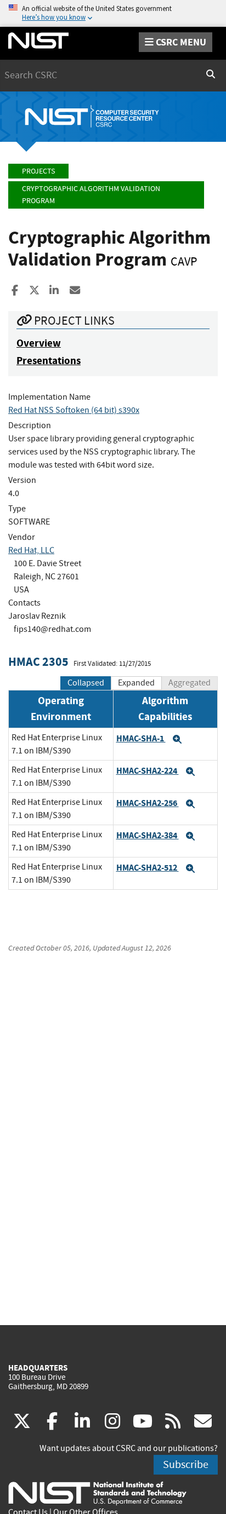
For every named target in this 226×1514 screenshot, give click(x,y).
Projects (38, 171)
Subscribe (185, 1464)
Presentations (48, 360)
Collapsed (85, 682)
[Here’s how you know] (113, 13)
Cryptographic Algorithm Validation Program (91, 194)
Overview (38, 343)
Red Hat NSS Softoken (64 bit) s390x (73, 410)
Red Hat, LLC (31, 550)
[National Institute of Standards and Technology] (97, 1492)
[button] (177, 739)
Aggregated (189, 682)
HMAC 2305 (38, 661)
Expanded (136, 682)
